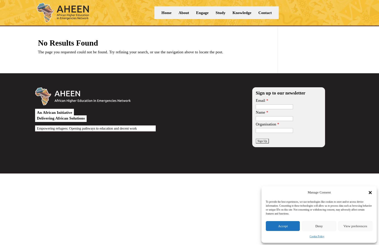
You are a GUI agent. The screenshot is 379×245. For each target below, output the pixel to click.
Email (260, 100)
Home (166, 13)
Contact (265, 13)
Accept (283, 226)
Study (220, 13)
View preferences (355, 226)
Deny (319, 226)
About (184, 13)
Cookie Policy (317, 236)
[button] (370, 192)
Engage (202, 13)
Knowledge (241, 13)
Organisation (266, 124)
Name (260, 112)
